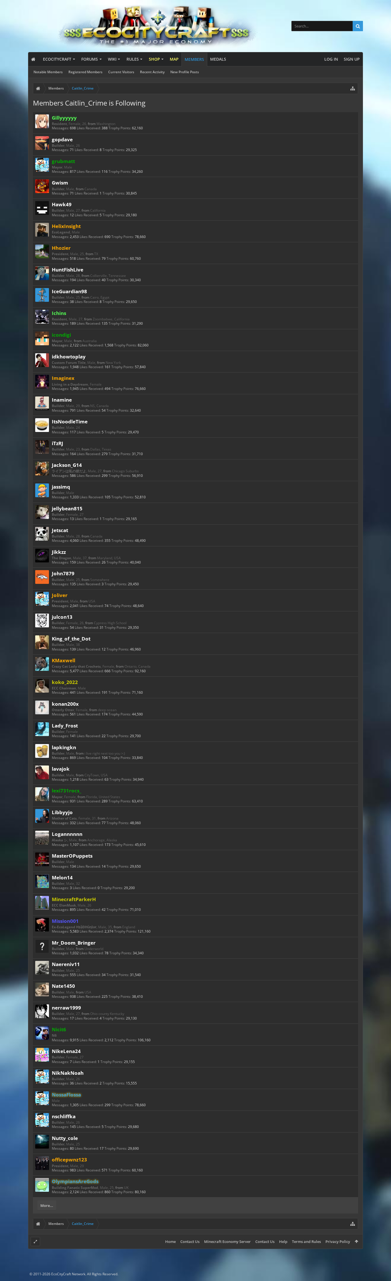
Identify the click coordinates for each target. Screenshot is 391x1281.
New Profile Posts (184, 72)
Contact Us (190, 1241)
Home (170, 1241)
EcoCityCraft (57, 59)
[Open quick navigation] (352, 88)
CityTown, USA (96, 775)
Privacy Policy (337, 1241)
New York (113, 362)
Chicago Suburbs (125, 471)
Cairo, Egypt (99, 297)
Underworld (93, 948)
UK (126, 1187)
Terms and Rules (306, 1241)
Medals (218, 59)
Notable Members (48, 72)
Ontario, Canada (138, 666)
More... (46, 1205)
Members (194, 59)
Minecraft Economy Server (227, 1241)
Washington (105, 123)
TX (96, 253)
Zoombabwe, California (111, 319)
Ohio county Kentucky (107, 1013)
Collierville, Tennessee (108, 275)
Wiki (112, 59)
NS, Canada (99, 405)
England (128, 927)
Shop (154, 59)
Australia (89, 340)
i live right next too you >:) (104, 753)
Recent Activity (152, 72)
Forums (89, 59)
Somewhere (99, 579)
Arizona (112, 818)
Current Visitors (121, 72)
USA (91, 601)
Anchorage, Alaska (102, 840)
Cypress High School (110, 622)
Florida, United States (103, 796)
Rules (133, 59)
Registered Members (85, 72)
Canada (90, 189)
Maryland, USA (109, 558)
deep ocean (107, 709)
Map (174, 59)
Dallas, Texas (100, 449)
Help (283, 1241)
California (98, 210)
